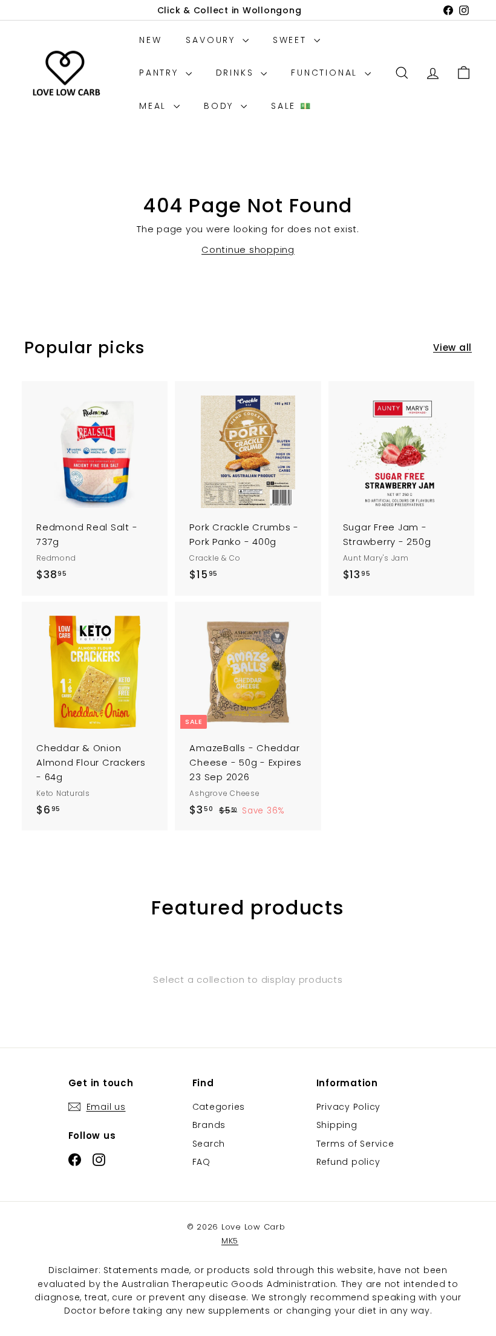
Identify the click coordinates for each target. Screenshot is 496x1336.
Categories (219, 1107)
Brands (209, 1125)
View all (452, 347)
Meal (155, 106)
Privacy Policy (348, 1107)
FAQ (201, 1162)
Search (209, 1144)
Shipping (336, 1125)
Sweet (292, 40)
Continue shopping (248, 249)
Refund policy (348, 1162)
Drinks (237, 73)
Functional (326, 73)
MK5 (229, 1240)
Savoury (212, 40)
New (150, 40)
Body (221, 106)
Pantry (161, 73)
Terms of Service (355, 1144)
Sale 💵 (291, 106)
